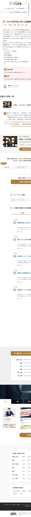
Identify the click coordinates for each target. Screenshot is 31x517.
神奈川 (27, 362)
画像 (26, 24)
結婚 (19, 24)
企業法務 (15, 493)
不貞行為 (10, 24)
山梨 (23, 463)
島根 (27, 372)
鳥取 (24, 372)
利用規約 (18, 504)
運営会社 (14, 504)
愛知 (24, 366)
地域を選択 (7, 167)
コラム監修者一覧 (27, 506)
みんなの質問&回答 (20, 8)
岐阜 (27, 366)
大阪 (24, 369)
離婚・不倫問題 (16, 491)
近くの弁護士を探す (9, 8)
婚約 (22, 24)
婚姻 (15, 24)
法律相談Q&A (17, 12)
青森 (28, 359)
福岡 (24, 375)
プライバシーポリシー (25, 504)
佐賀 (27, 375)
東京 (24, 362)
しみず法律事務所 (7, 419)
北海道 (25, 359)
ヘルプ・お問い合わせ (7, 504)
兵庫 (27, 369)
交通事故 (24, 491)
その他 (5, 24)
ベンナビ (11, 12)
